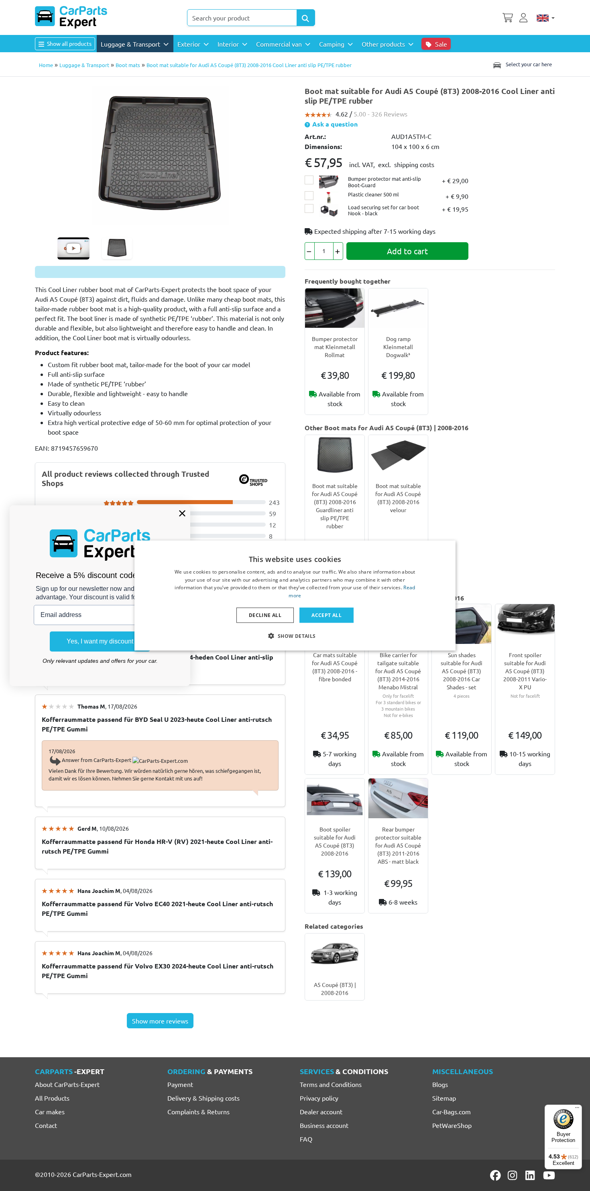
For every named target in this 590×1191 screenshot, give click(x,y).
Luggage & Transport (84, 64)
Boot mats (128, 64)
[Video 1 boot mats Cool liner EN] (73, 248)
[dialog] (295, 595)
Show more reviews (160, 1021)
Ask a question (334, 124)
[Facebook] (496, 1175)
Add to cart (407, 251)
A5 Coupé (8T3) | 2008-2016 (335, 988)
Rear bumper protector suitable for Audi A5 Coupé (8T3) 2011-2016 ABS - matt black (398, 845)
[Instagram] (514, 1175)
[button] (294, 636)
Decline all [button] (265, 615)
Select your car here (528, 64)
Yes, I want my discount (100, 641)
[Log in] (524, 17)
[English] (545, 17)
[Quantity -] (310, 251)
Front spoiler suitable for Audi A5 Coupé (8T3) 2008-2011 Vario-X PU (525, 670)
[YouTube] (549, 1175)
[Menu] (577, 1109)
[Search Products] (306, 17)
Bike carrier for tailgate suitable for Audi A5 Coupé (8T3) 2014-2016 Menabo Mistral (398, 670)
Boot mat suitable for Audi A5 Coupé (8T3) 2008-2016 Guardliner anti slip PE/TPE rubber (335, 505)
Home (46, 64)
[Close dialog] (182, 513)
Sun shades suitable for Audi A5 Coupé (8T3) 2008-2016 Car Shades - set (461, 670)
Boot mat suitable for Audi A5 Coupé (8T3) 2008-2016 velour (398, 497)
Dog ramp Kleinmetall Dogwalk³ (398, 346)
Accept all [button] (326, 615)
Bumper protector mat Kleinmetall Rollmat (335, 346)
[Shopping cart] (508, 17)
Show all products (69, 43)
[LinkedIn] (531, 1175)
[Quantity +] (338, 251)
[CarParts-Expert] (71, 17)
